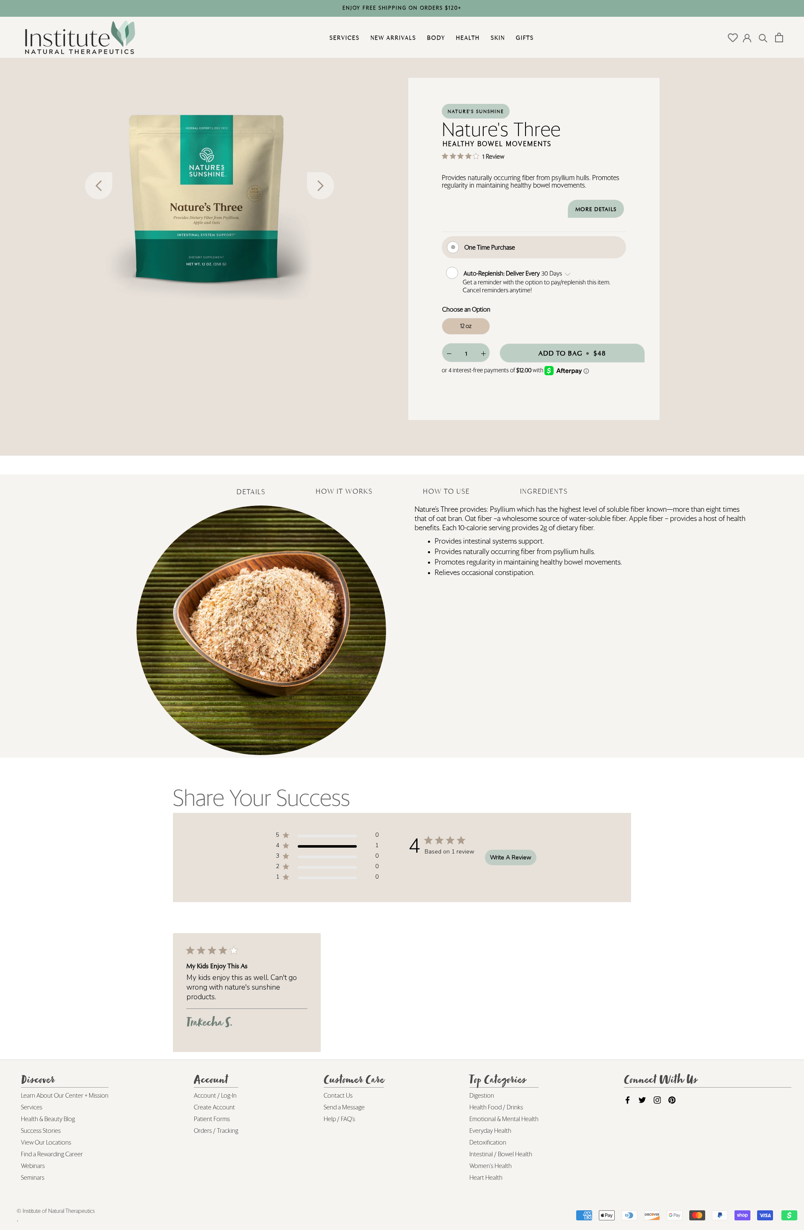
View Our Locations (46, 1143)
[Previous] (98, 185)
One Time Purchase (489, 248)
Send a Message (344, 1107)
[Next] (320, 185)
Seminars (32, 1178)
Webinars (33, 1166)
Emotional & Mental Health (504, 1119)
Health (467, 37)
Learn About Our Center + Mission (64, 1096)
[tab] (251, 485)
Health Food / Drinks (496, 1107)
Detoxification (487, 1143)
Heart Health (485, 1178)
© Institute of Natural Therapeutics (56, 1211)
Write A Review (510, 857)
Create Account (214, 1107)
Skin (497, 37)
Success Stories (41, 1131)
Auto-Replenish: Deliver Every (502, 273)
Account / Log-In (215, 1096)
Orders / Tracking (216, 1131)
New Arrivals (392, 37)
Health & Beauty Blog (48, 1119)
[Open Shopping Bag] (779, 37)
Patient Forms (212, 1119)
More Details (595, 209)
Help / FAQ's (339, 1119)
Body (435, 37)
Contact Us (338, 1096)
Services (343, 37)
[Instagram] (657, 1100)
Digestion (481, 1096)
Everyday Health (490, 1131)
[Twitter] (642, 1100)
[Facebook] (627, 1100)
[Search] (763, 37)
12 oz (466, 326)
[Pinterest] (671, 1100)
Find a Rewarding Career (52, 1154)
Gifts (524, 37)
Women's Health (490, 1166)
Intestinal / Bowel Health (500, 1154)
